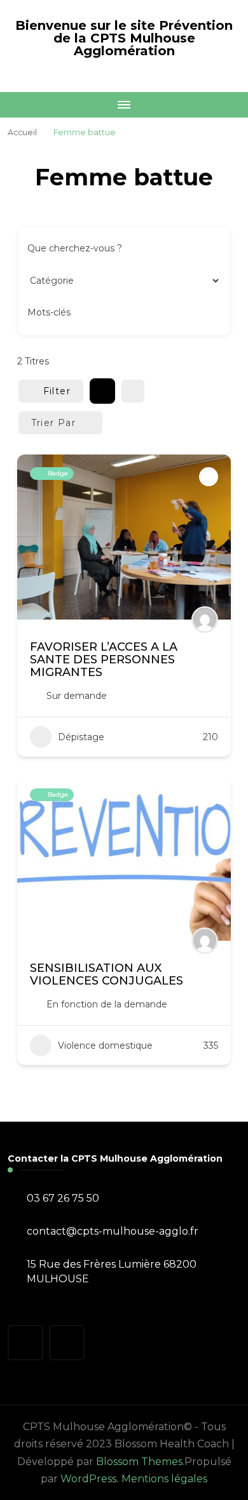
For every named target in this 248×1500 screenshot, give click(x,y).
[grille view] (102, 391)
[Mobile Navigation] (124, 104)
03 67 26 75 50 (63, 1198)
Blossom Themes (139, 1462)
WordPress (88, 1479)
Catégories (51, 280)
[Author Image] (204, 619)
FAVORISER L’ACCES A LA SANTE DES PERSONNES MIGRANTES (103, 659)
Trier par (53, 422)
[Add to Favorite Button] (208, 476)
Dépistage (81, 737)
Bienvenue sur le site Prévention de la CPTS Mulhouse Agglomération (124, 38)
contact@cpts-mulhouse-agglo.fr (112, 1231)
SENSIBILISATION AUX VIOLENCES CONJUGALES (106, 974)
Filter (57, 391)
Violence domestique (105, 1045)
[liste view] (133, 391)
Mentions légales (164, 1479)
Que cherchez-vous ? (74, 248)
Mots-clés (49, 312)
